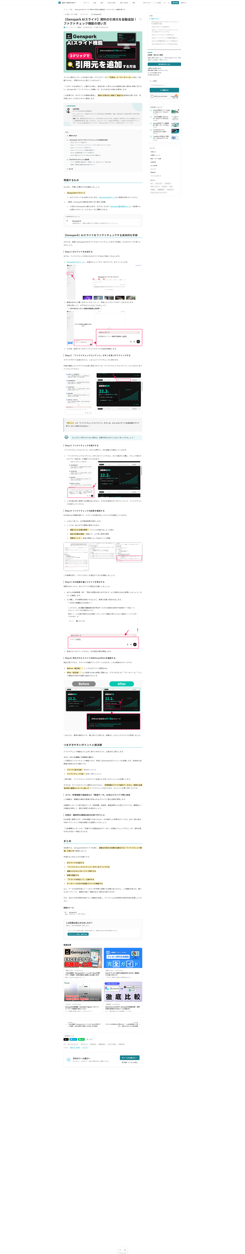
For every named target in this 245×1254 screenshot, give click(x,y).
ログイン (183, 3)
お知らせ (153, 152)
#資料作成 (93, 1044)
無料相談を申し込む (164, 64)
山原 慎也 (76, 109)
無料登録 (175, 3)
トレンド (85, 1047)
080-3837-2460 (152, 70)
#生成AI (153, 189)
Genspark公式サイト (107, 197)
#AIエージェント (155, 186)
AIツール (86, 3)
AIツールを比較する (129, 1058)
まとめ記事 (153, 165)
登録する (165, 90)
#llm (171, 186)
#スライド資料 (112, 1044)
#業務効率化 (102, 1044)
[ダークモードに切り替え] (169, 2)
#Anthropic (170, 189)
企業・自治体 (124, 3)
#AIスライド (84, 1044)
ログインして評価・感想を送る (78, 934)
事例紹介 (153, 172)
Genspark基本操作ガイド (120, 206)
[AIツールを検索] (164, 2)
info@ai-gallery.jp (153, 75)
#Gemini (164, 186)
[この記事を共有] (125, 1250)
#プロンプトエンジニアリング (158, 192)
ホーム (66, 9)
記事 (101, 3)
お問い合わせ (147, 3)
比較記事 (153, 162)
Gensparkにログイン (75, 262)
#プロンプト (159, 183)
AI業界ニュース (155, 155)
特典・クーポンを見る (131, 1062)
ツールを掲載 (157, 3)
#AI (151, 183)
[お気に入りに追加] (120, 1250)
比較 (94, 3)
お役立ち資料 (111, 3)
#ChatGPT (167, 183)
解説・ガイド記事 (75, 1047)
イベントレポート (155, 176)
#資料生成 (121, 1044)
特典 (133, 3)
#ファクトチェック (73, 1044)
